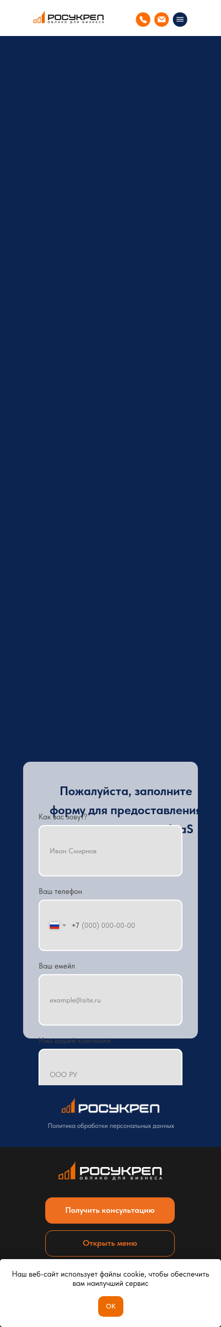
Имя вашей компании (74, 1040)
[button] (110, 1210)
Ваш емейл (57, 966)
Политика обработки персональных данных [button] (111, 1125)
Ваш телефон (60, 891)
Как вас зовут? (63, 816)
